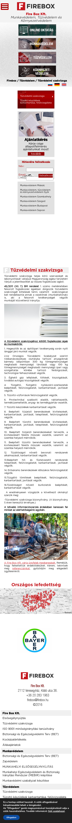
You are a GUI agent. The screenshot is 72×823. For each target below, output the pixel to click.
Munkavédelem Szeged (32, 201)
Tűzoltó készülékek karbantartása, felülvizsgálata (36, 102)
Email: (22, 175)
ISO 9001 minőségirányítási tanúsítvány (28, 729)
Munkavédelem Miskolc (32, 185)
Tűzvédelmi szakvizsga (32, 96)
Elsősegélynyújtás (14, 718)
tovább (36, 153)
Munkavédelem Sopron (32, 210)
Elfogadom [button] (11, 817)
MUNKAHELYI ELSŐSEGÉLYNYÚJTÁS (28, 766)
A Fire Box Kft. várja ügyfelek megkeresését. (30, 563)
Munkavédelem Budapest (34, 206)
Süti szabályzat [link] (56, 811)
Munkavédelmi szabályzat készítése (26, 780)
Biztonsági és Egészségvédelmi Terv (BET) (31, 734)
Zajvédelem (10, 761)
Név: (21, 166)
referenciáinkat (21, 568)
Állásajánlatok (12, 745)
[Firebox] (36, 6)
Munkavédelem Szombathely (35, 197)
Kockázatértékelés (14, 739)
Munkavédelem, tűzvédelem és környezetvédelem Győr (35, 191)
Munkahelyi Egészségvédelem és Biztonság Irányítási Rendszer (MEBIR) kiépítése (31, 774)
